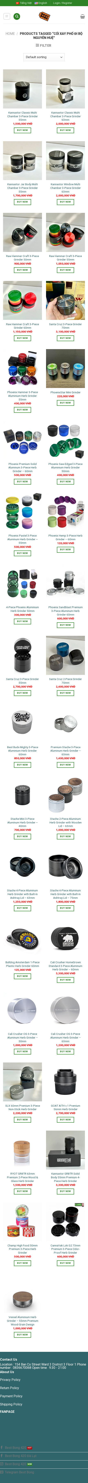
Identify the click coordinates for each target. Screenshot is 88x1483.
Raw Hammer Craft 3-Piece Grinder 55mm (65, 257)
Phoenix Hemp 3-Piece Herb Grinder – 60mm (65, 537)
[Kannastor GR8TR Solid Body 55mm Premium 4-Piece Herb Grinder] (65, 1150)
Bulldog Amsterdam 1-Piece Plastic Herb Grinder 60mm (22, 964)
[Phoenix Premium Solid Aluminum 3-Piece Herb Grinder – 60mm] (22, 440)
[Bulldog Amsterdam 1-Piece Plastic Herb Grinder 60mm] (22, 938)
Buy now (22, 130)
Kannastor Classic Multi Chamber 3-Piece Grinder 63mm (65, 116)
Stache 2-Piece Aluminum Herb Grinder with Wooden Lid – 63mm (66, 822)
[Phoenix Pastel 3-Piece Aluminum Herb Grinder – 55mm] (22, 511)
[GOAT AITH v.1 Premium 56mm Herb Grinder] (65, 1081)
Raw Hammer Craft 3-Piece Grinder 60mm (22, 326)
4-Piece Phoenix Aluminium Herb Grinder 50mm (22, 609)
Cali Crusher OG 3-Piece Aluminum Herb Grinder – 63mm (65, 1037)
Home (10, 34)
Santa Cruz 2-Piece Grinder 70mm (65, 680)
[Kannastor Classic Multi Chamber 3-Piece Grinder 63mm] (65, 88)
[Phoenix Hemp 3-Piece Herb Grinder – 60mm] (65, 511)
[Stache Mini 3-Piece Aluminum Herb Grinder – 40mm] (22, 795)
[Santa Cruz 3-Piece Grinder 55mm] (22, 655)
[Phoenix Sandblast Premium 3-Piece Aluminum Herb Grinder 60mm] (65, 583)
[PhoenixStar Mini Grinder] (65, 368)
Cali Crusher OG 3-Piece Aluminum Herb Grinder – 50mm (22, 1037)
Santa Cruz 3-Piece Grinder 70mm (65, 326)
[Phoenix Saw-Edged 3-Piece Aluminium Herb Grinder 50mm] (65, 440)
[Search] (17, 16)
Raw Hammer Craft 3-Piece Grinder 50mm (22, 257)
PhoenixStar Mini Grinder (66, 392)
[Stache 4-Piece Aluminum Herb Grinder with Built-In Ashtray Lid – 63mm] (22, 866)
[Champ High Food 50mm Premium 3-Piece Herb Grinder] (22, 1221)
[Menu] (6, 16)
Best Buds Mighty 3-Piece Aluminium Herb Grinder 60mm (22, 750)
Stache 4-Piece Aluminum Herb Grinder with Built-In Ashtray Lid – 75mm (65, 894)
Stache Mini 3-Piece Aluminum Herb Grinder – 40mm (22, 822)
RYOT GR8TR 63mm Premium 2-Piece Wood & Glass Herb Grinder (22, 1177)
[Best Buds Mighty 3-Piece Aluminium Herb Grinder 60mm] (22, 723)
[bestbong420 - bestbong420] (50, 16)
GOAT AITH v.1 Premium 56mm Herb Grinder (65, 1107)
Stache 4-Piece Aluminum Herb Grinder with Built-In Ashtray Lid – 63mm (22, 894)
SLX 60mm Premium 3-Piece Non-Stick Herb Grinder (22, 1107)
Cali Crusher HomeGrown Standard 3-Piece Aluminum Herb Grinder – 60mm (65, 966)
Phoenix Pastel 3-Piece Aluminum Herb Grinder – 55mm (22, 539)
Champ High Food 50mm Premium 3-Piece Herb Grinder (23, 1249)
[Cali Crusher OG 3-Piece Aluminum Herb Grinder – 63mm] (65, 1010)
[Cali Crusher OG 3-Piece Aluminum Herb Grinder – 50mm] (22, 1010)
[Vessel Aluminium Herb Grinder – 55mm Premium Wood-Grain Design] (22, 1293)
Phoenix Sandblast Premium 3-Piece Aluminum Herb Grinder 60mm (66, 611)
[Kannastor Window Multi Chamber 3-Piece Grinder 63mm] (65, 160)
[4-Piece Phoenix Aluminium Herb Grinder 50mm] (22, 583)
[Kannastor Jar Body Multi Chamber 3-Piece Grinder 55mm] (22, 160)
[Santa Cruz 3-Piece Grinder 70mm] (65, 300)
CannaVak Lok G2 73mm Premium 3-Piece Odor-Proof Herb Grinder (65, 1249)
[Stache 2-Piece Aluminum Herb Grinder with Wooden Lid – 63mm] (65, 795)
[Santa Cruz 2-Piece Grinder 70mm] (65, 655)
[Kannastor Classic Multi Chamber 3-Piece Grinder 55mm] (22, 88)
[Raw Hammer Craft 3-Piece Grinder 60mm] (22, 300)
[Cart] (82, 16)
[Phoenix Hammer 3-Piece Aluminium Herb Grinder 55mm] (22, 368)
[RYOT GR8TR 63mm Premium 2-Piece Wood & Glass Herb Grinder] (22, 1150)
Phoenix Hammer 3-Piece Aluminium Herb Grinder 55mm (22, 395)
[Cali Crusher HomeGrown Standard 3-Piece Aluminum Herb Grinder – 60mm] (65, 938)
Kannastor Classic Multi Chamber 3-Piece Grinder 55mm (22, 116)
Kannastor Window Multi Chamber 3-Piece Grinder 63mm (65, 188)
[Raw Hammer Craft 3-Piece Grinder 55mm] (65, 232)
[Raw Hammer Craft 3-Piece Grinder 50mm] (22, 232)
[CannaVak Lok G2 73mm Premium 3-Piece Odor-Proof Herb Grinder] (65, 1221)
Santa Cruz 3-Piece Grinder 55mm (22, 680)
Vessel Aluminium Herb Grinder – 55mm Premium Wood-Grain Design (22, 1320)
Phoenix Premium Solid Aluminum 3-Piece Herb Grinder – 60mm (22, 467)
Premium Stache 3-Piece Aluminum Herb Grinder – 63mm (65, 750)
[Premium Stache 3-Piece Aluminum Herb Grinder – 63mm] (65, 723)
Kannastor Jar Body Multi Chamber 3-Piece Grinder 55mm (22, 188)
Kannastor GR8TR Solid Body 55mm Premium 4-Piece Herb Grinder (65, 1177)
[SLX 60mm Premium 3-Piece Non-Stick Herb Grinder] (22, 1081)
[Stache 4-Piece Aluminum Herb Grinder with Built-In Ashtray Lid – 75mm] (65, 866)
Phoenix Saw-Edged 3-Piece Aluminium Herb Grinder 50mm (65, 467)
